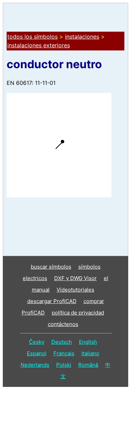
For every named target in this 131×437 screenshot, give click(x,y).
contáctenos (63, 324)
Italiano (90, 353)
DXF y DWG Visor (75, 278)
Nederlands (35, 364)
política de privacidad (78, 312)
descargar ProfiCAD (52, 301)
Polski (63, 364)
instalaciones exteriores (38, 45)
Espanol (36, 353)
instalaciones (82, 36)
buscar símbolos (51, 266)
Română (88, 364)
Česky (36, 342)
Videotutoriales (75, 289)
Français (63, 353)
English (88, 342)
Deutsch (61, 342)
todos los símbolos (32, 36)
